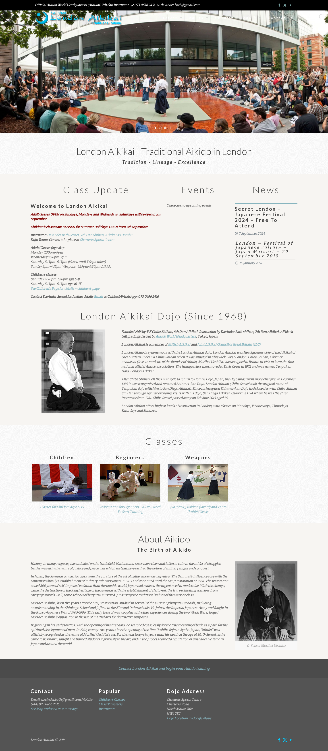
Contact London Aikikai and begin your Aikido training (164, 668)
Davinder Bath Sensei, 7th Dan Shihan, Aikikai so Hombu (89, 235)
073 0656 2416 (144, 5)
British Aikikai (179, 344)
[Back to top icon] (306, 742)
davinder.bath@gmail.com (180, 5)
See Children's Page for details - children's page (65, 288)
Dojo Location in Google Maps (189, 718)
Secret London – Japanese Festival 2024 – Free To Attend (260, 217)
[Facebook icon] (279, 5)
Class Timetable (110, 704)
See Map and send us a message (54, 709)
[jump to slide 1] (160, 128)
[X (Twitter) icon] (284, 5)
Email (99, 297)
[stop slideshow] (169, 128)
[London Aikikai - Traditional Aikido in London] (78, 18)
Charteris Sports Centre (97, 240)
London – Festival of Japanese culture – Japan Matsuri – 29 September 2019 (264, 249)
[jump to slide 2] (165, 128)
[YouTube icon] (290, 5)
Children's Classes (112, 700)
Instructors (107, 709)
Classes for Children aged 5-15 (62, 507)
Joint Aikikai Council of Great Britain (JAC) (228, 344)
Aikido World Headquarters (176, 336)
